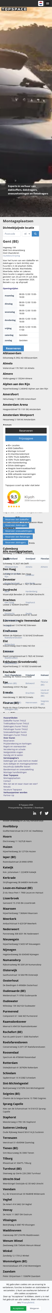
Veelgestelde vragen (13, 752)
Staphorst (30, 602)
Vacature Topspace (12, 789)
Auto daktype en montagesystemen (20, 763)
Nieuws (7, 786)
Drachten (30, 693)
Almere (44, 566)
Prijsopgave (26, 438)
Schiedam (9, 651)
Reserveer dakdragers (16, 525)
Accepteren (18, 1308)
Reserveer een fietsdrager (17, 536)
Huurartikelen (10, 717)
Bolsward (30, 683)
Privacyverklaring (15, 807)
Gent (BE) (9, 693)
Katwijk (8, 625)
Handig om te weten (13, 755)
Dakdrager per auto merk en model (20, 760)
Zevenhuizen (11, 663)
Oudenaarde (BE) (13, 702)
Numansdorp (11, 631)
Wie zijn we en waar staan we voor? (20, 783)
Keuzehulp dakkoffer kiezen (16, 766)
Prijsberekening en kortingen (17, 743)
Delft (7, 591)
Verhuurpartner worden (15, 792)
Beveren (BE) (11, 683)
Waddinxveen (11, 657)
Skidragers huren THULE (15, 735)
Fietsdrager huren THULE (15, 729)
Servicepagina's (11, 758)
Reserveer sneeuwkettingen (18, 531)
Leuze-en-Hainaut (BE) (45, 693)
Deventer (30, 575)
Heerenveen (31, 702)
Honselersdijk (11, 620)
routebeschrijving (11, 255)
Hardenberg (31, 591)
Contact (7, 781)
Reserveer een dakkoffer (17, 519)
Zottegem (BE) (11, 709)
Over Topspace (10, 775)
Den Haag (9, 602)
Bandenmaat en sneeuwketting (18, 769)
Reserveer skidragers (15, 542)
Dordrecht (9, 613)
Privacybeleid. (28, 1302)
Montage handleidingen (15, 772)
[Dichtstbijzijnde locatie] (35, 233)
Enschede (30, 583)
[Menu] (47, 3)
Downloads (39, 807)
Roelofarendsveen (13, 637)
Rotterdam (10, 644)
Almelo (29, 566)
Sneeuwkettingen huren (15, 732)
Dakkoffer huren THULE (14, 720)
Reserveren (26, 430)
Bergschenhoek (12, 583)
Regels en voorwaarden (14, 746)
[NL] (40, 3)
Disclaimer (28, 807)
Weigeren (34, 1308)
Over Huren (9, 737)
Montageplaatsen (11, 778)
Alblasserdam (11, 566)
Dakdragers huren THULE (15, 726)
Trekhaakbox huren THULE (16, 723)
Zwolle (29, 613)
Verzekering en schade (14, 749)
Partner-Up (8, 795)
